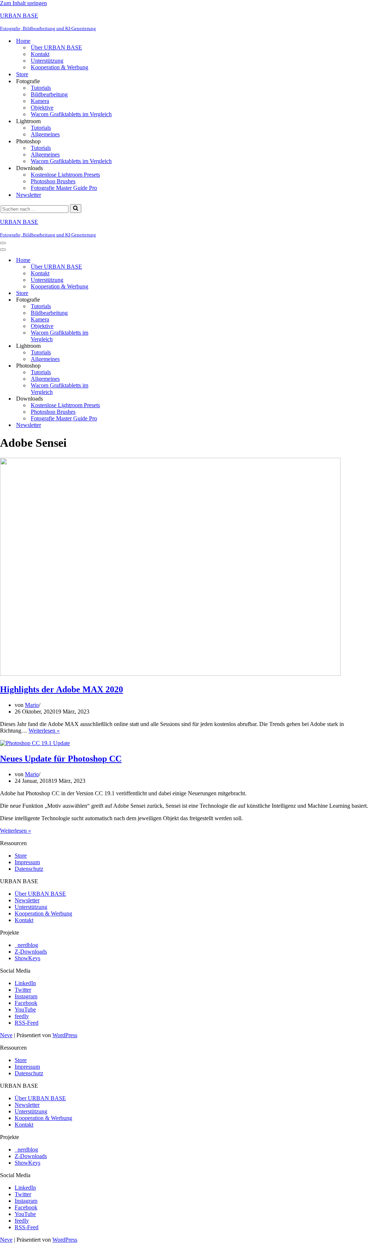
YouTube (25, 1009)
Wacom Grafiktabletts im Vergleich (71, 114)
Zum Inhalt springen (23, 3)
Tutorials (41, 88)
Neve (6, 1035)
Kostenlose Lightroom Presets (65, 175)
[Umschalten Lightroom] (128, 346)
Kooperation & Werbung (59, 67)
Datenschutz (29, 869)
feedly (22, 1016)
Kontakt (40, 54)
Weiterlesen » (44, 730)
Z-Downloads (31, 951)
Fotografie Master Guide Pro (64, 188)
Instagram (26, 996)
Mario (32, 705)
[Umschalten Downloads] (128, 399)
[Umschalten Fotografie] (128, 300)
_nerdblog (26, 945)
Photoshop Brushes (53, 181)
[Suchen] (75, 208)
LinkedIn (25, 983)
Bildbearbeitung (49, 94)
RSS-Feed (26, 1023)
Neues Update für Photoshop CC (61, 758)
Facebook (26, 1003)
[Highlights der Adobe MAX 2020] (170, 674)
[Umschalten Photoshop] (128, 366)
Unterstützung (47, 61)
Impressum (27, 862)
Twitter (23, 990)
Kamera (40, 101)
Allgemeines (45, 134)
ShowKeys (27, 958)
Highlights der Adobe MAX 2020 (61, 689)
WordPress (64, 1035)
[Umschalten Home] (128, 260)
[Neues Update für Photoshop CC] (35, 743)
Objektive (42, 107)
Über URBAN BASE (56, 47)
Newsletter (28, 195)
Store (22, 74)
